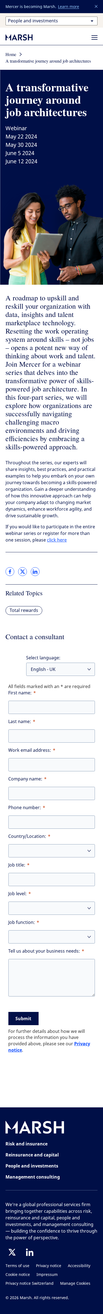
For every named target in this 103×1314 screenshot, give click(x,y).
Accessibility (79, 1266)
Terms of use (17, 1266)
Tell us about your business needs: (44, 951)
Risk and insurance (26, 1144)
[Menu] (94, 37)
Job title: (16, 865)
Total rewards (24, 610)
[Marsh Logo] (34, 1128)
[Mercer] (24, 37)
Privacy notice (48, 1266)
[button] (96, 6)
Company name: (25, 779)
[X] (12, 1252)
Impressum (47, 1275)
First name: (20, 693)
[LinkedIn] (29, 1252)
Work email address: (29, 750)
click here (57, 540)
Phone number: (24, 807)
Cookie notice (17, 1275)
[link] (10, 571)
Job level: (17, 894)
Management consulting (32, 1177)
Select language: (43, 658)
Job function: (21, 922)
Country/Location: (27, 836)
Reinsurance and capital (32, 1155)
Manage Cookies (75, 1283)
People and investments (31, 1166)
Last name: (19, 721)
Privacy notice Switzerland (29, 1283)
